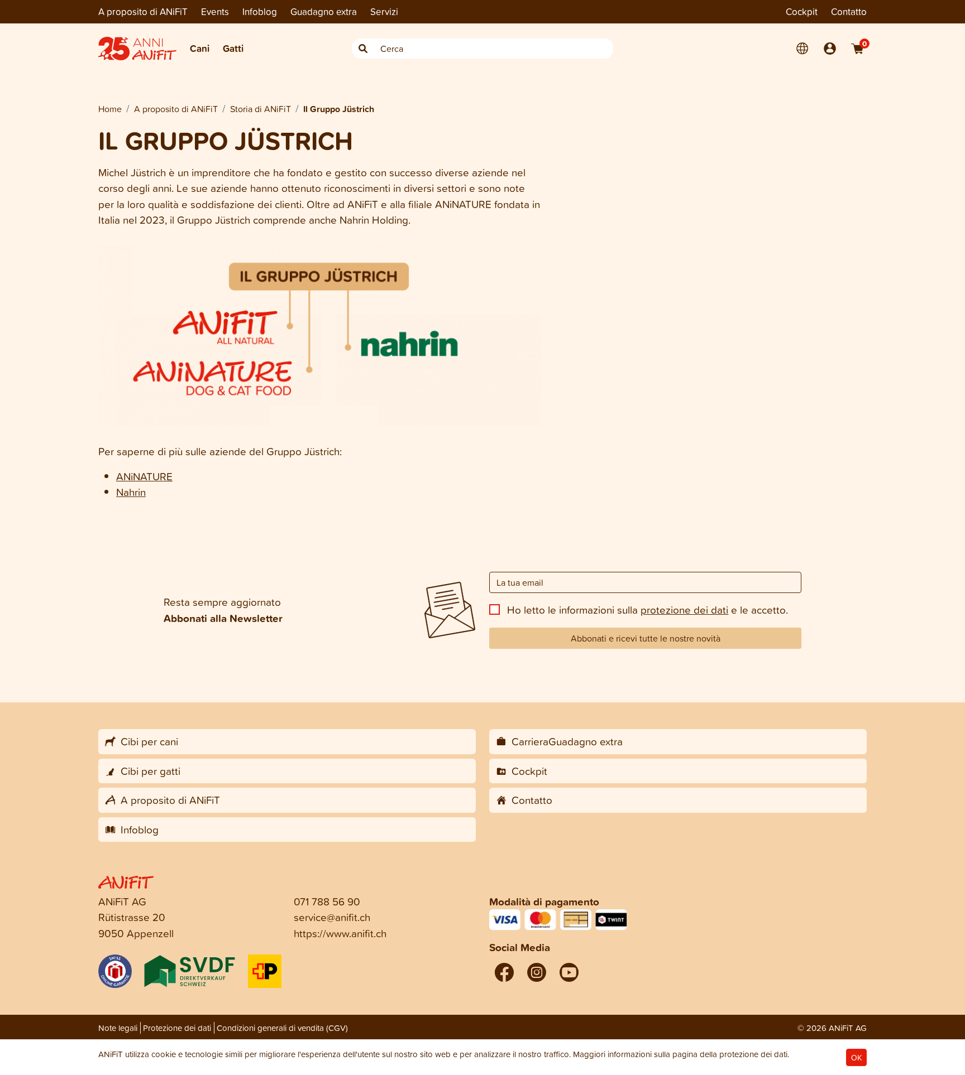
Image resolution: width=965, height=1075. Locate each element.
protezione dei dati (684, 609)
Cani (199, 48)
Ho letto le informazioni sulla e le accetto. (647, 609)
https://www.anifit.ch (340, 933)
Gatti (233, 48)
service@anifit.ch (332, 916)
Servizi (384, 11)
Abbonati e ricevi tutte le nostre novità (645, 638)
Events (215, 11)
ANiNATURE (144, 476)
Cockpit (802, 11)
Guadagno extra (323, 11)
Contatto (849, 11)
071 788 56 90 (327, 901)
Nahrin (131, 491)
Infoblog (259, 11)
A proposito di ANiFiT (143, 11)
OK (856, 1057)
